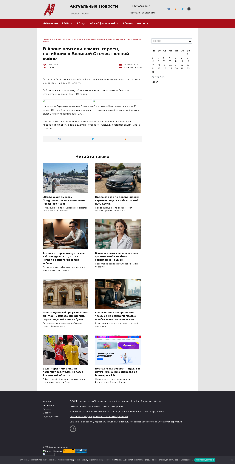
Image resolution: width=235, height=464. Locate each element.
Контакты (143, 23)
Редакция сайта (51, 416)
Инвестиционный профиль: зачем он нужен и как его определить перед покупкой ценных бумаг (65, 316)
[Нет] (231, 460)
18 (159, 65)
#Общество (50, 23)
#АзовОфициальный (102, 23)
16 (188, 61)
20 (170, 65)
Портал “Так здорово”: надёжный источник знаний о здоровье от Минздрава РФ (117, 372)
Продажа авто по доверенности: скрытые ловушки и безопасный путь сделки (117, 200)
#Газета (128, 23)
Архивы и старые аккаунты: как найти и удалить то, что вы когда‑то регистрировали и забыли (64, 258)
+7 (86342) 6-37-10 (140, 6)
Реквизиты (48, 405)
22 (182, 65)
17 (153, 65)
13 (170, 61)
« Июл (154, 82)
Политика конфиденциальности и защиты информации (99, 416)
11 (158, 61)
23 (188, 65)
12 (164, 61)
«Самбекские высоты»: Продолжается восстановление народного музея (64, 200)
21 (176, 65)
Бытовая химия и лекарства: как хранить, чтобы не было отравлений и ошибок (116, 256)
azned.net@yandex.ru (142, 12)
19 (164, 65)
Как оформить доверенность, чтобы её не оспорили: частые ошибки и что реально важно (115, 316)
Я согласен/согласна (204, 460)
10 (153, 61)
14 (176, 61)
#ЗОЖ (65, 23)
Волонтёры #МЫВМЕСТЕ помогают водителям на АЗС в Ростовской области (63, 372)
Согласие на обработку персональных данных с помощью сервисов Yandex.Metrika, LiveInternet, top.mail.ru (126, 422)
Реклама (47, 409)
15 (182, 61)
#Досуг (81, 23)
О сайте (47, 413)
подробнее (75, 460)
